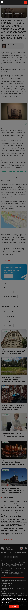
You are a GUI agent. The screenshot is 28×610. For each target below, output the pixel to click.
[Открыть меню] (25, 2)
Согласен (14, 606)
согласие (16, 601)
